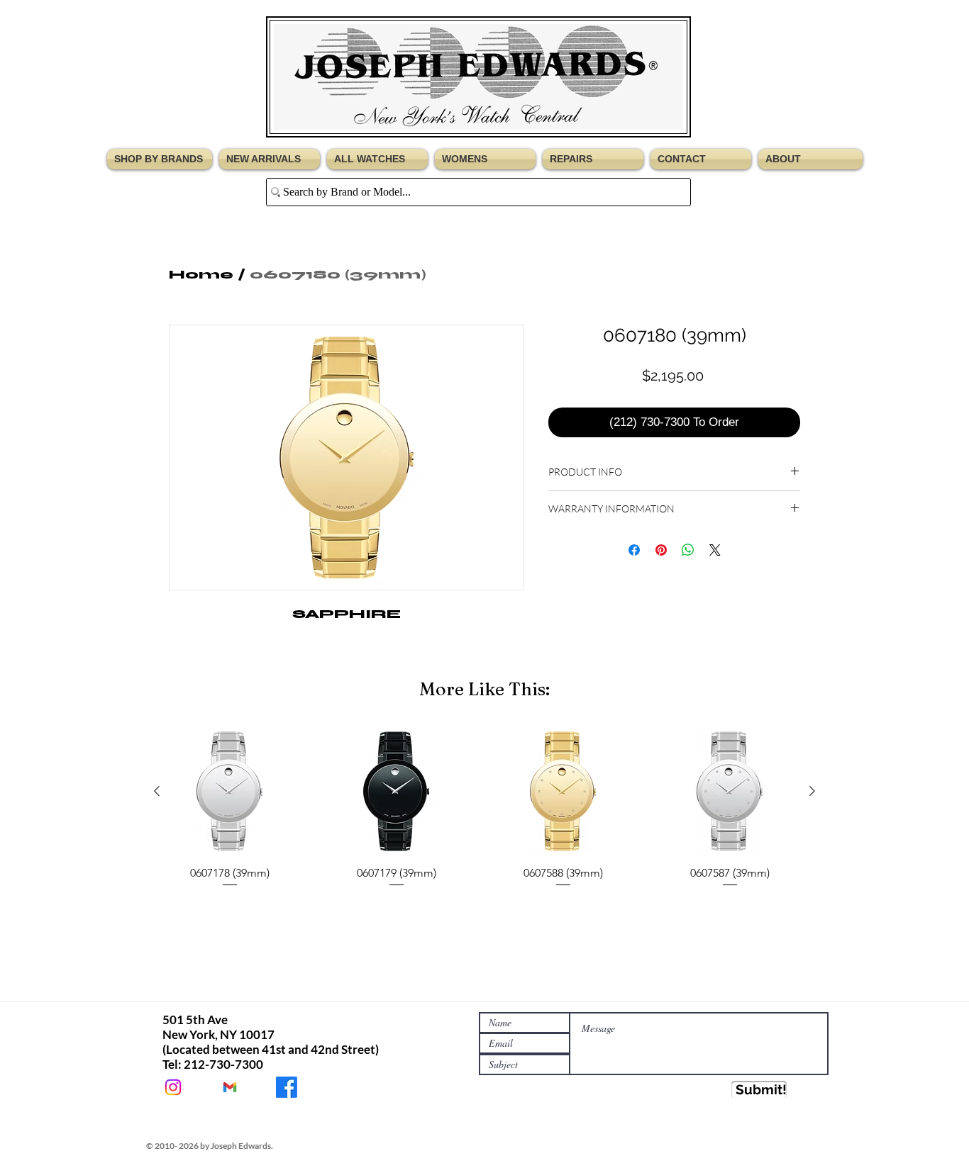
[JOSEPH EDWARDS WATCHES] (286, 1087)
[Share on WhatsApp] (688, 549)
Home (201, 274)
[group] (484, 808)
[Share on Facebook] (634, 549)
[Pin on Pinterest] (661, 549)
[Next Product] (812, 790)
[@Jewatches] (173, 1087)
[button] (161, 159)
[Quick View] (229, 791)
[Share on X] (715, 549)
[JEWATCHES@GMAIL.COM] (229, 1087)
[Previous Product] (156, 790)
